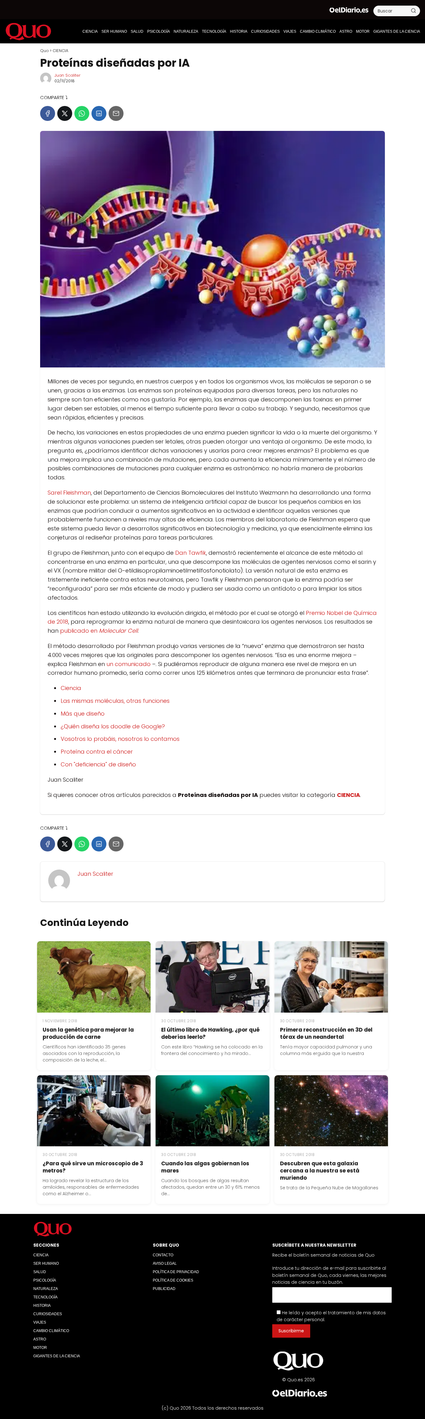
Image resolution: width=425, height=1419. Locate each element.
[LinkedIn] (98, 113)
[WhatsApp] (81, 113)
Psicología (158, 31)
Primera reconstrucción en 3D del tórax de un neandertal (326, 1033)
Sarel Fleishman (69, 492)
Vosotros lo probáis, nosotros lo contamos (120, 739)
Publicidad (164, 1289)
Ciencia (71, 688)
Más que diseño (83, 713)
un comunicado (128, 664)
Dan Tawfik (190, 553)
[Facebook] (47, 113)
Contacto (163, 1255)
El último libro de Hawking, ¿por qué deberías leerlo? (210, 1033)
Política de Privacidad (176, 1272)
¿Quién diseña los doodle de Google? (113, 726)
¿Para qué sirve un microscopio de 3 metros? (93, 1167)
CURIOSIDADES (265, 31)
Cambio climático (318, 31)
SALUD (137, 31)
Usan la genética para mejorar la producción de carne (88, 1033)
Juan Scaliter (67, 75)
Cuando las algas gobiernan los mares (205, 1167)
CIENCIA (90, 31)
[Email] (116, 113)
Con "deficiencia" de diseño (98, 764)
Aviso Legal (165, 1263)
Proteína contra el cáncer (97, 751)
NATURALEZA (186, 31)
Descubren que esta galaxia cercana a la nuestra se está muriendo (319, 1171)
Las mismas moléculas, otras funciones (115, 701)
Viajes (289, 31)
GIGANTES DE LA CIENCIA (396, 31)
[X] (64, 113)
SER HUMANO (114, 31)
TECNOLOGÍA (214, 31)
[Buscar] (413, 11)
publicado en (99, 631)
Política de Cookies (173, 1280)
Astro (345, 31)
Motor (363, 31)
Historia (238, 31)
